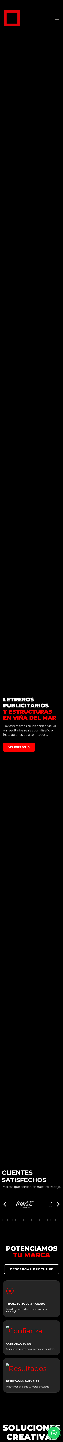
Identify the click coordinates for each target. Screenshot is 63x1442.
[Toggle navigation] (57, 18)
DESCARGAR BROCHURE (31, 1269)
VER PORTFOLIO (19, 747)
